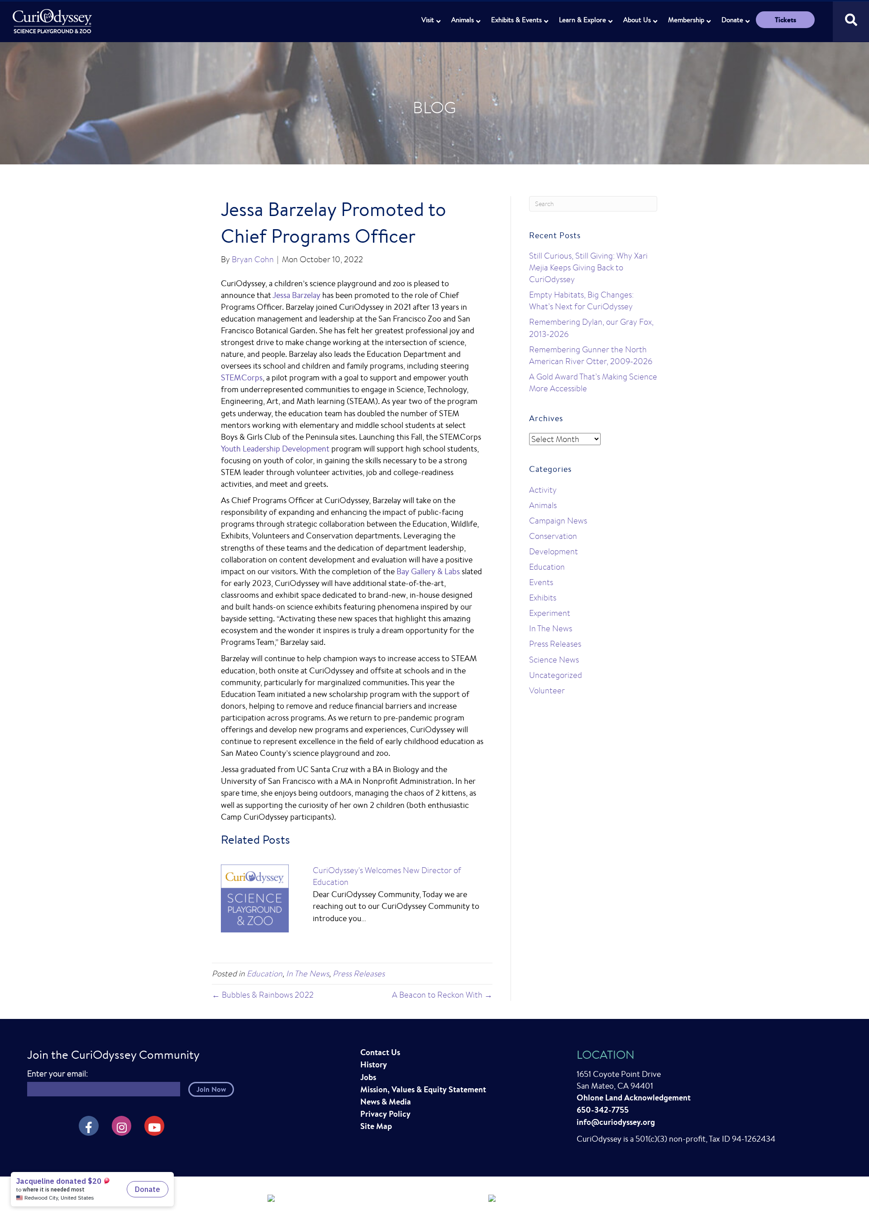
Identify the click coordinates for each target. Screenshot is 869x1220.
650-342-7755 (603, 1109)
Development (553, 551)
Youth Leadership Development (275, 448)
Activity (543, 490)
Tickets (785, 19)
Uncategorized (555, 675)
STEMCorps (242, 377)
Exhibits (542, 597)
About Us (637, 19)
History (373, 1064)
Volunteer (547, 690)
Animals (462, 19)
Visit (427, 19)
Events (541, 582)
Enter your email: (57, 1073)
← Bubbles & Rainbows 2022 (263, 994)
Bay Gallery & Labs (428, 571)
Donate (732, 19)
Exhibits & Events (516, 19)
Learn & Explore (582, 19)
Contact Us (380, 1052)
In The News (307, 973)
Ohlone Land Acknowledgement (634, 1097)
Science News (554, 659)
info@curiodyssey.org (616, 1122)
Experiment (549, 613)
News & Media (385, 1101)
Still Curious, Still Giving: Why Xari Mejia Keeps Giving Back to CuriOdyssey (588, 267)
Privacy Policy (385, 1113)
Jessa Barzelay (296, 294)
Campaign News (558, 520)
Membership (686, 19)
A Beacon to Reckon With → (442, 994)
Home (53, 16)
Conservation (553, 536)
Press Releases (359, 973)
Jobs (368, 1077)
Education (264, 973)
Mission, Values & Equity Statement (423, 1089)
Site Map (376, 1126)
